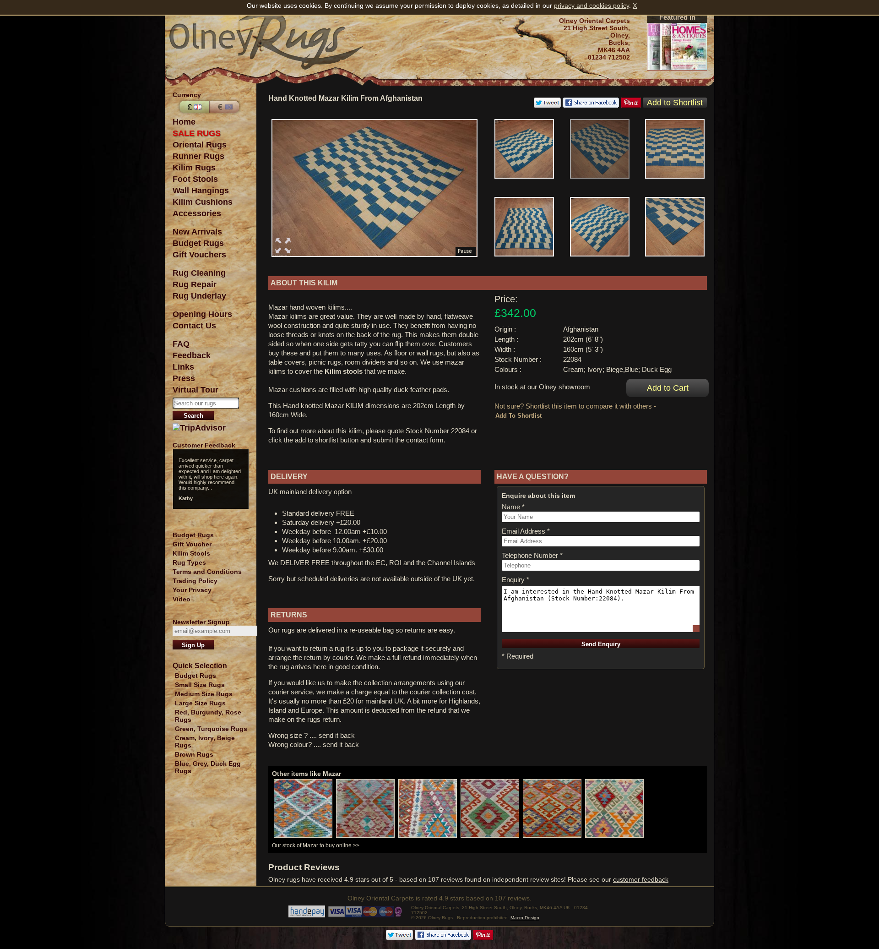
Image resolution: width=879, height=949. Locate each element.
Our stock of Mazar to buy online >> (315, 845)
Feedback (192, 355)
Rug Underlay (199, 295)
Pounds (193, 106)
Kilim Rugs (194, 167)
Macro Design (524, 917)
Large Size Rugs (200, 703)
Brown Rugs (194, 754)
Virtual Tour (195, 389)
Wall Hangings (201, 190)
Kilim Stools (191, 553)
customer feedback (640, 879)
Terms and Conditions (207, 571)
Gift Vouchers (199, 254)
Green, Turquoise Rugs (211, 728)
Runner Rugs (198, 156)
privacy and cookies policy (591, 5)
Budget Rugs (198, 243)
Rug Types (189, 562)
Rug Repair (195, 284)
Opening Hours (202, 314)
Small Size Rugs (200, 684)
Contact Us (194, 325)
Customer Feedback (204, 445)
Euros (225, 106)
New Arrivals (197, 231)
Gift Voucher (192, 544)
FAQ (181, 344)
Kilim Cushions (203, 202)
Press (184, 378)
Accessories (197, 213)
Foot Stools (195, 179)
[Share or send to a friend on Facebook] (591, 105)
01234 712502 (609, 57)
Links (183, 366)
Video (181, 599)
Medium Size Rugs (204, 694)
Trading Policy (195, 580)
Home (184, 121)
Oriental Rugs (200, 144)
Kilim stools (344, 371)
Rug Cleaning (199, 273)
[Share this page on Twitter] (547, 105)
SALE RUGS (197, 133)
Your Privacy (192, 590)
